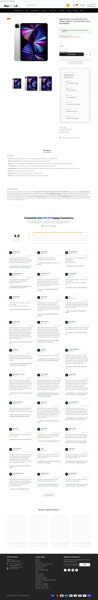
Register (95, 4)
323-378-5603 (14, 567)
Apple (65, 127)
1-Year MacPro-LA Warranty (73, 104)
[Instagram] (69, 570)
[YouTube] (76, 570)
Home (8, 14)
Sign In (91, 5)
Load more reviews (49, 495)
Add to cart (71, 54)
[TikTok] (72, 570)
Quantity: (61, 46)
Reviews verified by (49, 226)
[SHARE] (89, 54)
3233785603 (11, 1)
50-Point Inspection (71, 90)
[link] (86, 54)
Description (47, 150)
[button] (75, 63)
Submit (85, 564)
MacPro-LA (14, 595)
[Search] (48, 5)
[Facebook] (65, 570)
